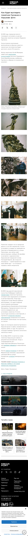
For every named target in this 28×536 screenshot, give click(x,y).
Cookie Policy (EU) (19, 491)
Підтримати (4, 491)
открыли (12, 356)
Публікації (4, 482)
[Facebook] (2, 27)
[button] (25, 509)
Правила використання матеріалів (18, 487)
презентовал (5, 294)
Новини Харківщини (5, 479)
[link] (2, 472)
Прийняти (14, 522)
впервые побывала (10, 345)
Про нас (16, 478)
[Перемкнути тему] (24, 532)
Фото (3, 488)
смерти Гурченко (11, 350)
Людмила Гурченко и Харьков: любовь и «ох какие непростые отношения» (13, 363)
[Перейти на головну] (14, 2)
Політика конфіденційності (17, 534)
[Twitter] (7, 27)
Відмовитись (14, 526)
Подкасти (4, 485)
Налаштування (14, 530)
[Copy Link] (16, 27)
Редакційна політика (17, 481)
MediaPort (3, 8)
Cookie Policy (7, 534)
